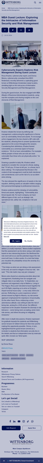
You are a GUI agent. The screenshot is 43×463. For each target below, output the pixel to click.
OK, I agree (16, 241)
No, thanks (28, 241)
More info (6, 236)
